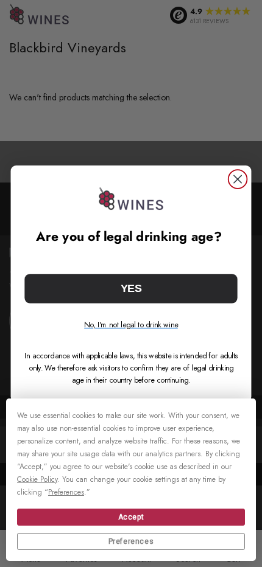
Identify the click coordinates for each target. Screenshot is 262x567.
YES (131, 288)
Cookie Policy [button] (37, 479)
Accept (131, 517)
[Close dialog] (237, 179)
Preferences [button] (66, 492)
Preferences (131, 541)
